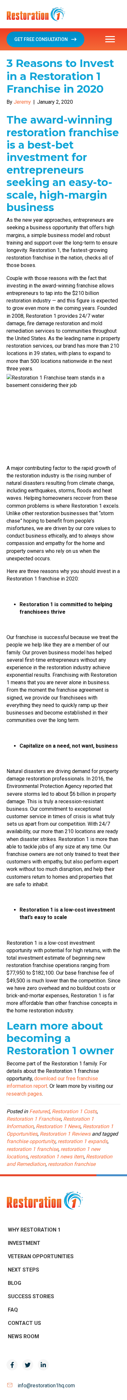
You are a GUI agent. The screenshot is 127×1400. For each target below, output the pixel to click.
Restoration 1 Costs (74, 1111)
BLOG (14, 1283)
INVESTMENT (24, 1243)
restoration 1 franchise (32, 1149)
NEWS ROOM (23, 1336)
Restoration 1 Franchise (34, 1119)
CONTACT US (24, 1323)
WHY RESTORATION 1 (34, 1230)
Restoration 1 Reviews (65, 1134)
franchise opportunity (31, 1141)
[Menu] (110, 39)
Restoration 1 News (58, 1126)
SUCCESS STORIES (31, 1296)
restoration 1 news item (57, 1156)
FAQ (13, 1310)
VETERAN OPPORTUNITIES (41, 1256)
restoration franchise (71, 1164)
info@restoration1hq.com (46, 1385)
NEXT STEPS (23, 1270)
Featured (39, 1111)
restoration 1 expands (82, 1141)
